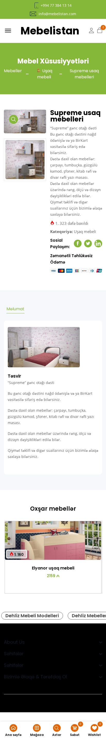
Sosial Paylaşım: (60, 243)
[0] (99, 30)
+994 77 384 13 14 (56, 5)
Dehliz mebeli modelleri (32, 615)
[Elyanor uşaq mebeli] (53, 540)
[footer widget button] (53, 642)
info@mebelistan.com (57, 14)
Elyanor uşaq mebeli (53, 568)
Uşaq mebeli (85, 231)
